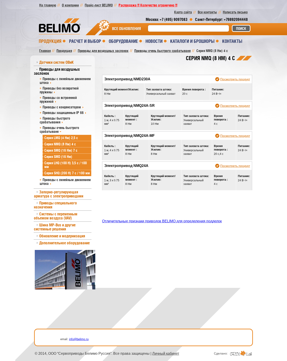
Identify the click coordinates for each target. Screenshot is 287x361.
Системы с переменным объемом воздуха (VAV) (55, 216)
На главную (47, 5)
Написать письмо (235, 12)
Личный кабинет (165, 353)
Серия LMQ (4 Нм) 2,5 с (61, 138)
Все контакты (207, 12)
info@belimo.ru (79, 339)
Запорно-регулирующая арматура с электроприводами (58, 194)
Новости (154, 41)
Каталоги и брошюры (192, 41)
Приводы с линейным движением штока (65, 81)
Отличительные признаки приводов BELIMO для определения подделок (162, 221)
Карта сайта (183, 12)
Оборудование (123, 41)
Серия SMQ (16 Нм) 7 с (60, 150)
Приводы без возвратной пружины (59, 90)
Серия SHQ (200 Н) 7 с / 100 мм (67, 173)
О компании (70, 5)
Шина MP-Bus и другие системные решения (55, 227)
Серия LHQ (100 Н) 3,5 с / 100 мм (65, 165)
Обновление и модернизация (62, 236)
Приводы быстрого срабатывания (55, 120)
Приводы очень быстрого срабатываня (59, 129)
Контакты (232, 41)
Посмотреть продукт (235, 79)
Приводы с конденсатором (62, 107)
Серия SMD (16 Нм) (58, 157)
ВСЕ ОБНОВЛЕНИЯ (126, 29)
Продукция (50, 41)
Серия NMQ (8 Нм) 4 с (60, 144)
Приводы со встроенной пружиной (58, 99)
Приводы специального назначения (55, 205)
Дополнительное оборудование (64, 243)
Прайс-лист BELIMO (99, 5)
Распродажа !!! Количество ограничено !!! (148, 5)
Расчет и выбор (85, 41)
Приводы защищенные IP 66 (63, 113)
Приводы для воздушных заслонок (57, 71)
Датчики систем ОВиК (56, 62)
